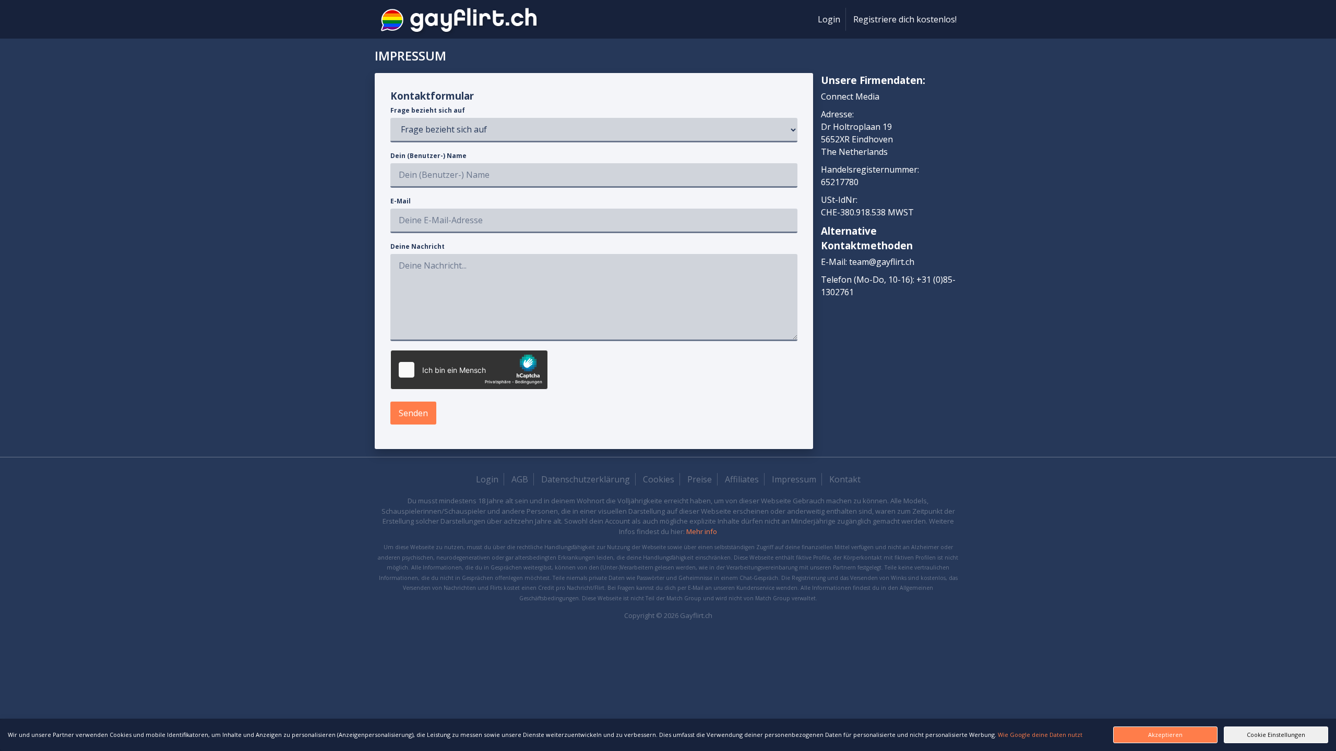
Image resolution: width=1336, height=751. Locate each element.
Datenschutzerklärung (585, 479)
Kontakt (845, 479)
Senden (413, 413)
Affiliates (742, 479)
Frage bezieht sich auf (427, 110)
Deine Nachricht (417, 246)
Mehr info (701, 531)
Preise (699, 479)
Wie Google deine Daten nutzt (1040, 734)
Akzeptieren (1165, 734)
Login (829, 19)
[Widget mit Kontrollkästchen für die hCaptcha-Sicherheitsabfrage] (469, 370)
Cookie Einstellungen (1276, 734)
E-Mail (400, 201)
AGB (519, 479)
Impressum (794, 479)
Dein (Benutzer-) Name (428, 155)
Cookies (658, 479)
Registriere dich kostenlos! (905, 19)
